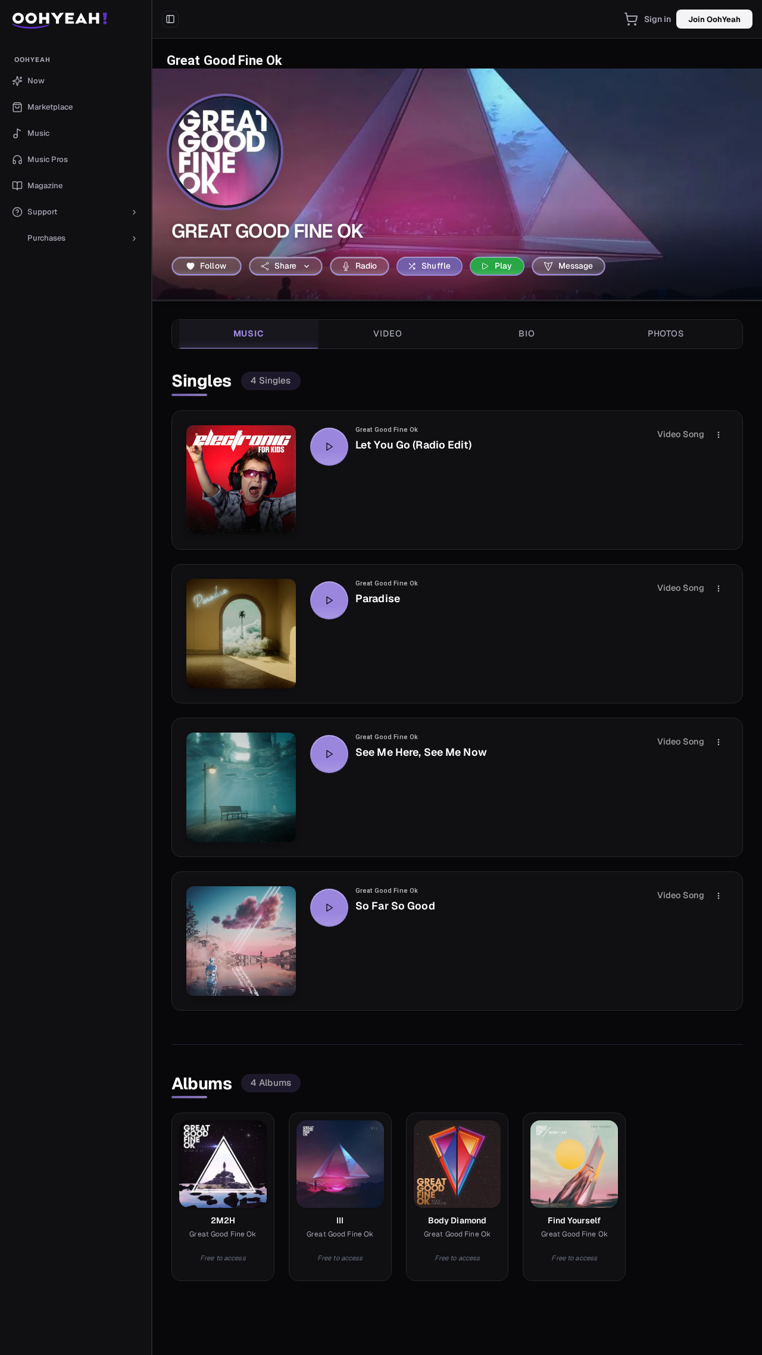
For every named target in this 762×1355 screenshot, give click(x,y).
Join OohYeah (714, 19)
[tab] (248, 334)
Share (285, 265)
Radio (366, 265)
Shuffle (436, 265)
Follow (213, 265)
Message (576, 265)
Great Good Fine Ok (386, 430)
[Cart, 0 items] (631, 19)
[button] (76, 19)
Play (504, 265)
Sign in (658, 19)
